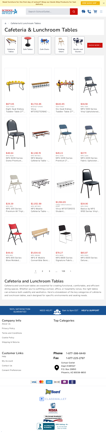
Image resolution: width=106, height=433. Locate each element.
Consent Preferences (11, 370)
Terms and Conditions (12, 333)
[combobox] (52, 11)
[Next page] (70, 271)
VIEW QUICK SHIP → (90, 3)
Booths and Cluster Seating (78, 51)
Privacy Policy (8, 328)
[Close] (103, 3)
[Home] (5, 23)
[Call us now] (89, 11)
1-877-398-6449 (75, 353)
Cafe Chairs (44, 49)
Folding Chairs (61, 50)
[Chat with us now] (83, 11)
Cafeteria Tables (11, 50)
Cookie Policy (8, 337)
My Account (7, 361)
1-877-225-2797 (75, 358)
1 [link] (35, 271)
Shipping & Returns (11, 342)
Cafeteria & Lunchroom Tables (26, 23)
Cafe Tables (28, 49)
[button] (95, 11)
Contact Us (7, 365)
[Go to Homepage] (12, 11)
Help (4, 356)
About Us (6, 324)
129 (63, 271)
